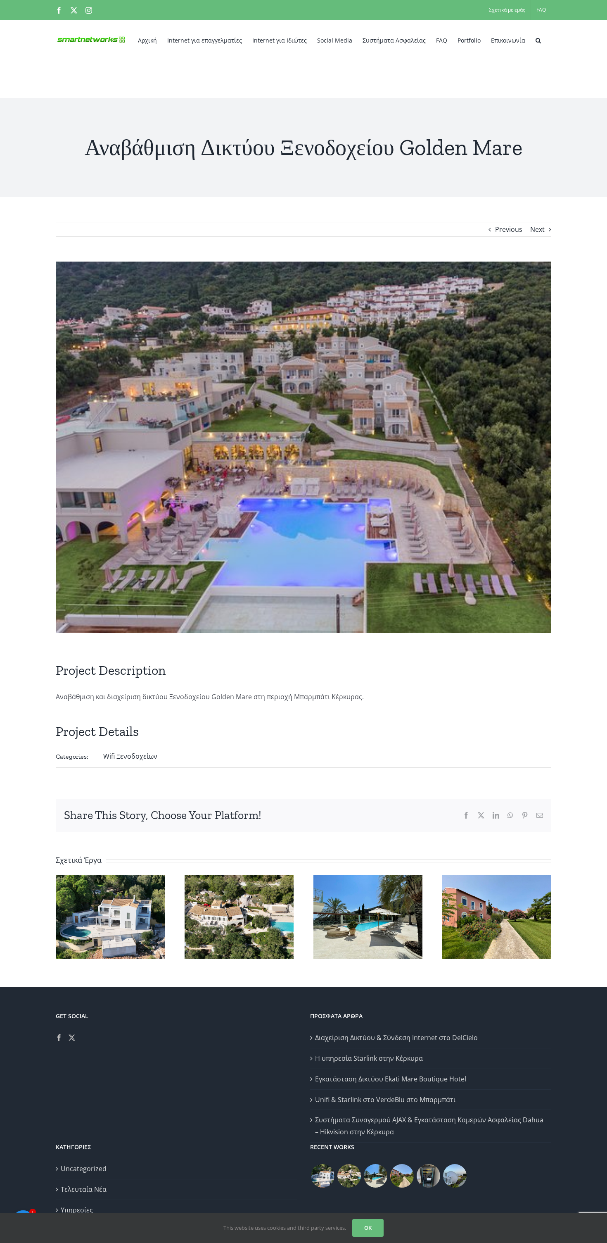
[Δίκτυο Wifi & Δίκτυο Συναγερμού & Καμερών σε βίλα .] (322, 1176)
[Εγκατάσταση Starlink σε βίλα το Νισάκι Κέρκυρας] (375, 1176)
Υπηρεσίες (77, 1209)
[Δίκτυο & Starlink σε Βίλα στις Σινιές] (349, 1176)
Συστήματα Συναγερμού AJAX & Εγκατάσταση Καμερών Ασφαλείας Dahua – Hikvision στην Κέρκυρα (429, 1125)
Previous (508, 229)
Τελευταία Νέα (84, 1189)
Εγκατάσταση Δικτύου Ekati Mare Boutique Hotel (390, 1078)
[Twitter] (72, 1037)
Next (537, 229)
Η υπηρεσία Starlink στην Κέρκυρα (369, 1058)
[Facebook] (59, 1037)
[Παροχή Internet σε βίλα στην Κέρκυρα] (454, 1176)
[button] (538, 39)
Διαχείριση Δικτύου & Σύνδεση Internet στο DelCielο (396, 1037)
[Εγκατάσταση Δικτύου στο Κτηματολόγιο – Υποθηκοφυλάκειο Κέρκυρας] (428, 1176)
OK (368, 1227)
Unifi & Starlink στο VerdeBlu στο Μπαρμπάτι (385, 1099)
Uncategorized (84, 1168)
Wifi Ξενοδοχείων (130, 756)
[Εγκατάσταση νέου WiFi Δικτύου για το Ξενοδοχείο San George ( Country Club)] (401, 1176)
